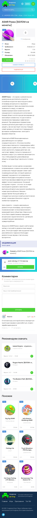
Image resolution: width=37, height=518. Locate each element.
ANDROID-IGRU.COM (10, 15)
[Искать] (32, 10)
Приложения (19, 501)
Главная (4, 501)
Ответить (5, 328)
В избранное (26, 39)
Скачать (8, 60)
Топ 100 (28, 501)
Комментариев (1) (18, 65)
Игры (20, 15)
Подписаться (18, 69)
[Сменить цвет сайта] (22, 3)
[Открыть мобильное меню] (33, 4)
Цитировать (17, 328)
